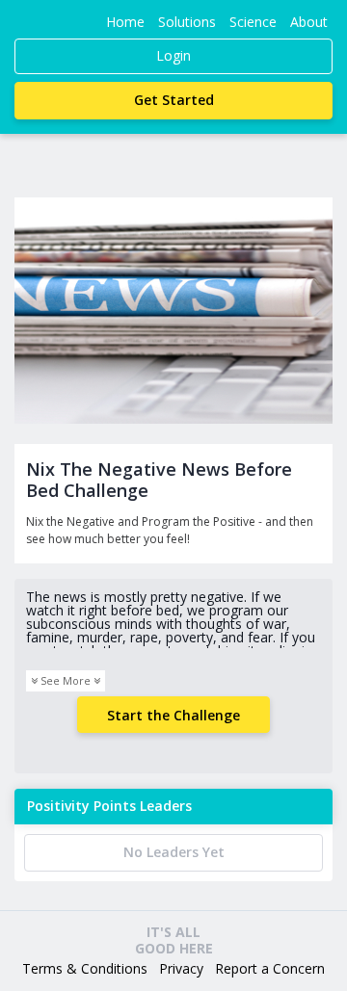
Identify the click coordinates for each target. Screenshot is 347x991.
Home (125, 22)
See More (65, 680)
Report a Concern (270, 968)
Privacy (181, 968)
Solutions (187, 22)
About (309, 22)
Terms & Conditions (84, 968)
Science (253, 22)
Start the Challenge (173, 715)
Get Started (174, 100)
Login (173, 55)
